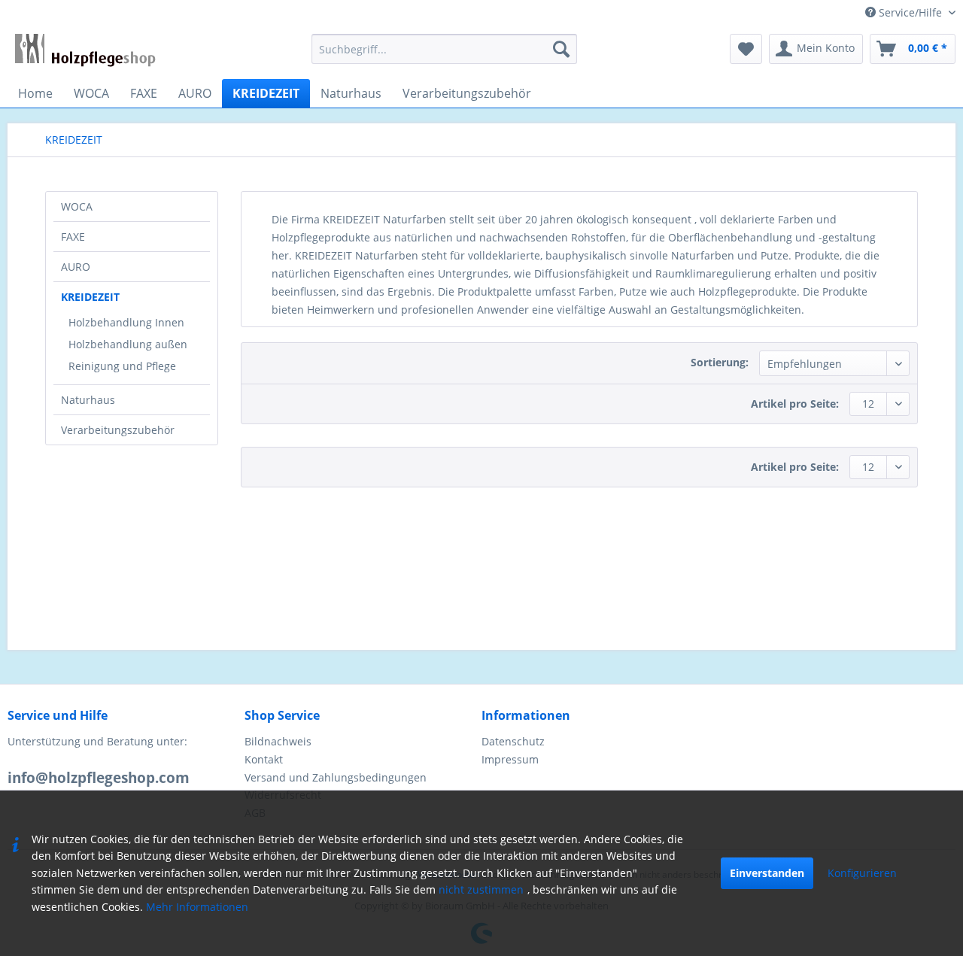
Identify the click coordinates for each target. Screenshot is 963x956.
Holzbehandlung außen (127, 344)
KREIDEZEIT (90, 297)
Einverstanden (767, 873)
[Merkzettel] (746, 49)
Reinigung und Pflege (122, 366)
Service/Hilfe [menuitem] (910, 12)
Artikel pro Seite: (795, 403)
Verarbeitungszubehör (118, 430)
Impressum (510, 759)
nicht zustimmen (481, 889)
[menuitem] (444, 49)
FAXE (73, 236)
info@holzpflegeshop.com (99, 778)
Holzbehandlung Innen (126, 322)
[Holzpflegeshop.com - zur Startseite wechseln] (85, 52)
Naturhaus (88, 400)
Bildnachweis (278, 741)
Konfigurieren (862, 873)
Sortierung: (720, 362)
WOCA (77, 206)
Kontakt (264, 759)
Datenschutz (513, 741)
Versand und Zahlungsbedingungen (336, 777)
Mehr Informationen (197, 907)
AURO (75, 266)
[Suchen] (561, 49)
